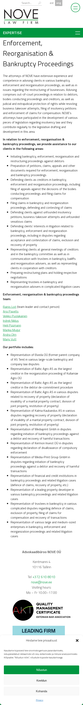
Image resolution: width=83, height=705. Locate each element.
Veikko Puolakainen (15, 316)
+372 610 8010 (43, 576)
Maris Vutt (9, 339)
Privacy (39, 700)
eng (58, 3)
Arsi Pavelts (11, 311)
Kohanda (41, 691)
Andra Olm (9, 334)
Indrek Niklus (11, 320)
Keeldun (41, 680)
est (52, 3)
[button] (77, 640)
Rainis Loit (9, 306)
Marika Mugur (11, 330)
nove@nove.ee (41, 582)
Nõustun (41, 669)
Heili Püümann (12, 325)
